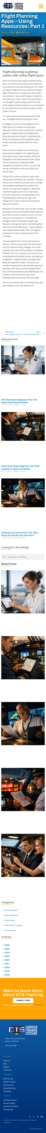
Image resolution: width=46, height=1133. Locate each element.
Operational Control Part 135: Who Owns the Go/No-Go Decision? (19, 534)
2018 (7, 975)
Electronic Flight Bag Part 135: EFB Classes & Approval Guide (20, 467)
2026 (7, 945)
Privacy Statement (35, 1129)
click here (38, 1005)
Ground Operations (11, 910)
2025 (7, 949)
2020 (7, 967)
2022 (7, 960)
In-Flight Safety (9, 920)
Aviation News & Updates (13, 925)
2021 (7, 964)
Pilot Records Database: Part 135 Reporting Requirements (19, 401)
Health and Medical (11, 915)
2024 (7, 952)
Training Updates (10, 930)
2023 (7, 956)
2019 (7, 971)
